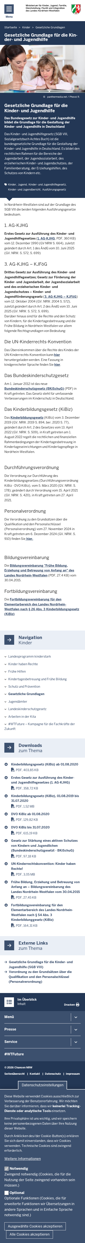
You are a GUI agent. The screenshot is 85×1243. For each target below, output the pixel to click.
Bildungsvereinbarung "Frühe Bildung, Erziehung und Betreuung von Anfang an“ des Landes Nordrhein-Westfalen (39, 570)
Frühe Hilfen (17, 671)
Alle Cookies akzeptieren (29, 1234)
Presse (10, 1029)
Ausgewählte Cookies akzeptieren (35, 1226)
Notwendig (19, 1168)
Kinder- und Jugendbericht (24, 189)
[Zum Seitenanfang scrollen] (76, 1235)
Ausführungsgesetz (54, 189)
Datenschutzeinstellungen (42, 1085)
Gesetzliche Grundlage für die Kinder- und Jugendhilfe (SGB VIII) (41, 964)
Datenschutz (53, 1074)
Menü (9, 1017)
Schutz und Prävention (24, 687)
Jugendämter (17, 702)
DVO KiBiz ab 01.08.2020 (30, 814)
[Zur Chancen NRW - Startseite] (53, 9)
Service (10, 1041)
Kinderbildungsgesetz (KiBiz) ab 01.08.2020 (44, 764)
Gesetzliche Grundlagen (26, 694)
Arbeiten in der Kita (22, 717)
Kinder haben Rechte (23, 664)
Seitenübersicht (14, 1074)
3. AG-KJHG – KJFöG (60, 297)
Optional (17, 1192)
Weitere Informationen (22, 1158)
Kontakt (35, 1074)
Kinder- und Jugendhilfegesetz (47, 184)
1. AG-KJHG (46, 238)
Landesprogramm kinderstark (29, 656)
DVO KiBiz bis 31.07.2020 (30, 827)
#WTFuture (14, 1054)
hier (57, 355)
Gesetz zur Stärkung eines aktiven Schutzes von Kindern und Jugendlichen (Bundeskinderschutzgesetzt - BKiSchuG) (44, 845)
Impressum (73, 1074)
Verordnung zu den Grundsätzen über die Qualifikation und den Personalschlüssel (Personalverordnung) (40, 977)
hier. (29, 539)
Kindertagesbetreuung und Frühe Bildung (37, 679)
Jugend (22, 184)
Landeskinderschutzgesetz (27, 709)
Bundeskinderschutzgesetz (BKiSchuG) (34, 389)
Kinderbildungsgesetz (26, 418)
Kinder (12, 184)
